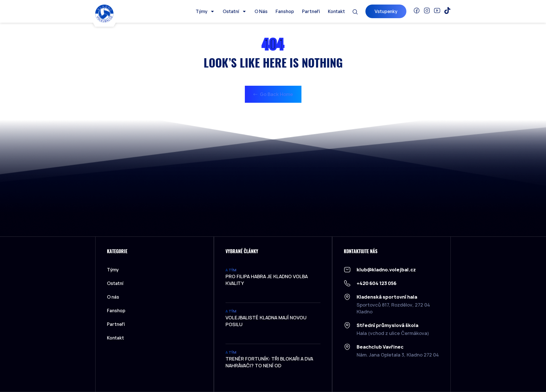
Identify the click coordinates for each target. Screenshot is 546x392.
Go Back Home (276, 94)
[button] (355, 12)
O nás (261, 11)
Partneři (311, 11)
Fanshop (285, 11)
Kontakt (336, 11)
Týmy (201, 11)
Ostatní (231, 11)
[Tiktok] (447, 10)
